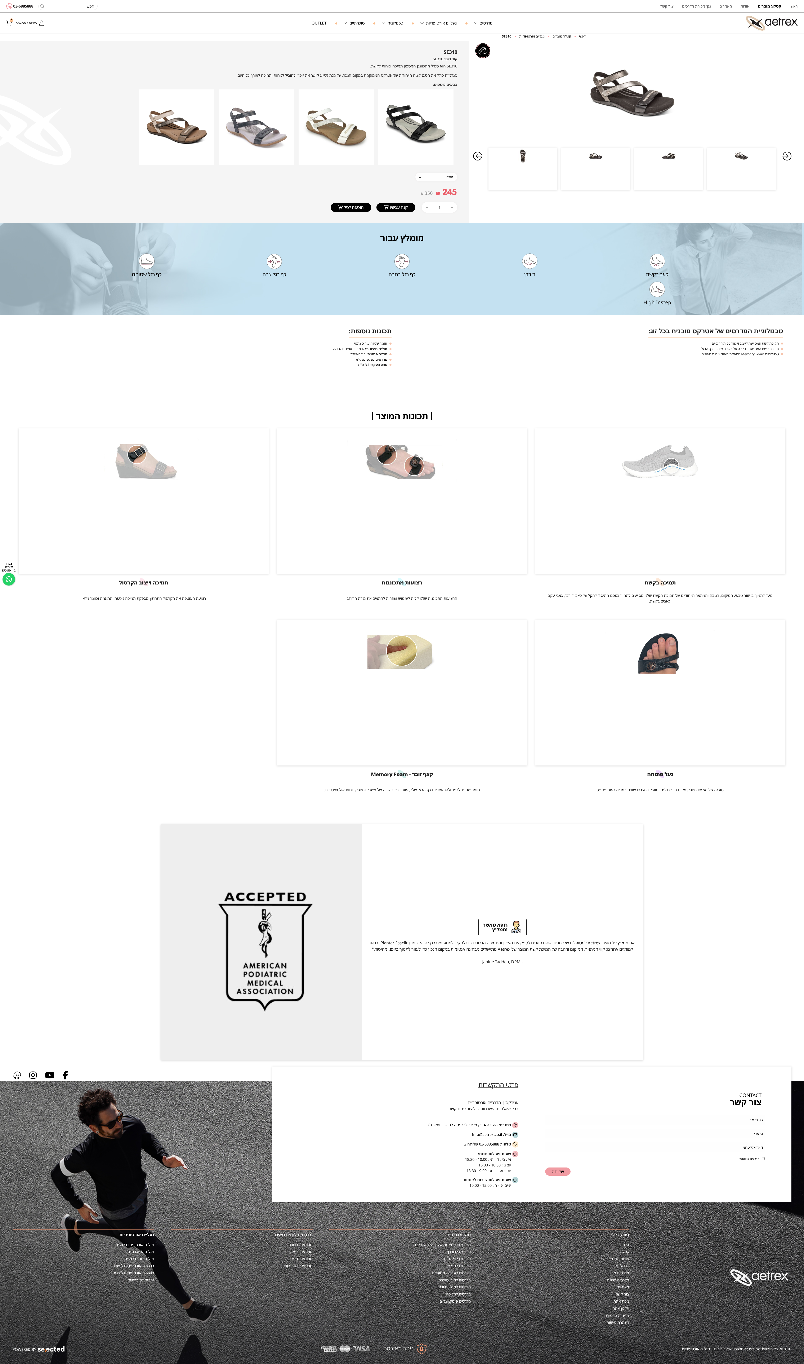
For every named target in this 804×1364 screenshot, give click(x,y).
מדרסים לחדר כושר (297, 1265)
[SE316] (177, 126)
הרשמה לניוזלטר (749, 1159)
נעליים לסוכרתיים (141, 1251)
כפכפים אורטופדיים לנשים (134, 1265)
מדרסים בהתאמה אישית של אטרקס (443, 1244)
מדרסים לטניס (302, 1258)
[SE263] (336, 126)
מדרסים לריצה (301, 1251)
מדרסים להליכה (458, 1294)
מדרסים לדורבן (459, 1251)
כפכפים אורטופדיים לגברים (133, 1272)
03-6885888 (23, 6)
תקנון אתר (621, 1308)
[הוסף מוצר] (452, 207)
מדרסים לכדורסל (300, 1244)
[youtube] (49, 1075)
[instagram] (33, 1075)
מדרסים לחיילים (459, 1265)
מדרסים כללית (618, 1280)
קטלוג (624, 1251)
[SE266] (256, 126)
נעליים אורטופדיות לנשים (135, 1244)
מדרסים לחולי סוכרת (454, 1280)
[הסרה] (427, 207)
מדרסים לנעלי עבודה (455, 1286)
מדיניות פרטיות (617, 1315)
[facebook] (65, 1075)
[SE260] (416, 126)
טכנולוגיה (622, 1265)
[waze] (17, 1075)
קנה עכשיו (398, 207)
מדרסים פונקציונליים (455, 1301)
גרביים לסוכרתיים (141, 1280)
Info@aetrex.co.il (487, 1134)
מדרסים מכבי (619, 1272)
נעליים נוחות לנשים (139, 1258)
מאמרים (623, 1286)
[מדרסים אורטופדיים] (772, 23)
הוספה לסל (353, 207)
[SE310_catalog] (632, 93)
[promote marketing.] (51, 1349)
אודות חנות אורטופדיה (611, 1258)
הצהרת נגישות (618, 1322)
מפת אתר (621, 1301)
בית (626, 1244)
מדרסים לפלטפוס (457, 1258)
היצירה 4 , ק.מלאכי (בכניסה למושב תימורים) (463, 1124)
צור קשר (622, 1294)
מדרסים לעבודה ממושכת (451, 1272)
